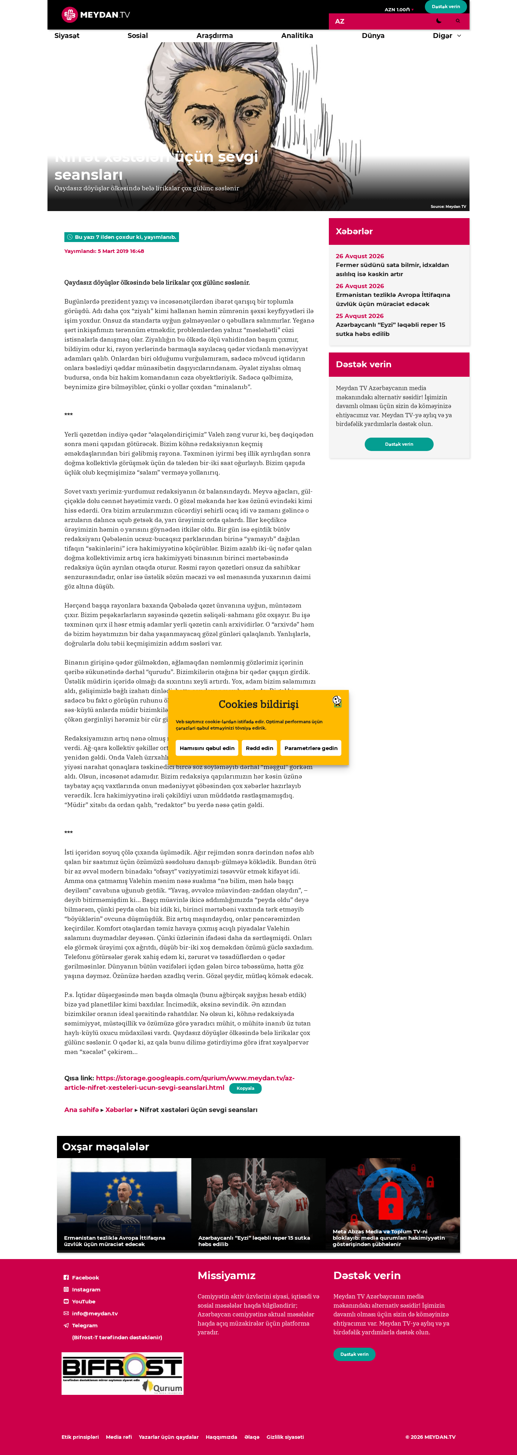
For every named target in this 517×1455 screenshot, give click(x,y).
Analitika (297, 36)
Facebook (85, 1277)
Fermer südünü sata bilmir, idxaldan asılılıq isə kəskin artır (392, 269)
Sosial (138, 36)
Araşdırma (215, 36)
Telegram (85, 1325)
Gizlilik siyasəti (285, 1437)
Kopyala (245, 1087)
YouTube (83, 1301)
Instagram (86, 1289)
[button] (461, 36)
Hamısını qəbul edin (207, 747)
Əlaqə (252, 1437)
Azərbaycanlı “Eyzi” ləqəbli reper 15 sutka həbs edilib (390, 329)
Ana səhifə (81, 1110)
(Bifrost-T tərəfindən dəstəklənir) (117, 1337)
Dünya (373, 36)
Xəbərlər (119, 1110)
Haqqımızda (221, 1437)
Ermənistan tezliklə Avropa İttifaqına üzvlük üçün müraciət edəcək (393, 299)
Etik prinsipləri (80, 1437)
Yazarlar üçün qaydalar (169, 1437)
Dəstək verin (446, 6)
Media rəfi (119, 1437)
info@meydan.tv (95, 1313)
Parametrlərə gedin (311, 747)
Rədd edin (259, 747)
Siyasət (67, 36)
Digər (442, 36)
